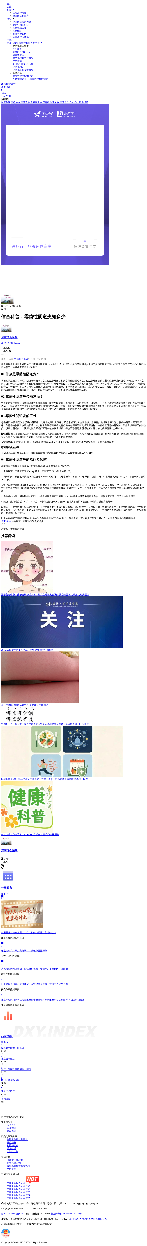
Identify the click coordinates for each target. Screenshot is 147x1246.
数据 (9, 9)
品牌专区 (11, 1169)
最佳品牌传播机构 (22, 37)
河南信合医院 (21, 359)
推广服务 (11, 1142)
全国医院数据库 (21, 15)
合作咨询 (11, 1128)
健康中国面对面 (21, 25)
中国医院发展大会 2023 (18, 1186)
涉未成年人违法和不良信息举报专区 (88, 1219)
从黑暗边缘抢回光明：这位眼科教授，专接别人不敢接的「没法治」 (35, 968)
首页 (9, 3)
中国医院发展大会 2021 (18, 1189)
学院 (9, 40)
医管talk (17, 31)
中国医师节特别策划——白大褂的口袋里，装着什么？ (28, 932)
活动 (9, 19)
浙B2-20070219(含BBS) (13, 1213)
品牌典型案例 (19, 34)
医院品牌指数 (19, 12)
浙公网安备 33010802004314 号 (66, 1213)
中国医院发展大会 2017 (18, 1198)
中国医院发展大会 (22, 22)
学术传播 (11, 1148)
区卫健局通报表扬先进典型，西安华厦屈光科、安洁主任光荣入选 (34, 984)
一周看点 (6, 887)
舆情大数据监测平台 (17, 1139)
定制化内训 (12, 1151)
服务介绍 (11, 1125)
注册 (8, 96)
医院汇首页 (9, 84)
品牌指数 (7, 1036)
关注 (9, 6)
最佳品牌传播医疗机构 (18, 1166)
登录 (3, 96)
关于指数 (5, 87)
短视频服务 (12, 1145)
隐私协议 (11, 1131)
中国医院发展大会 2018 (18, 1195)
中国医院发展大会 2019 (18, 1192)
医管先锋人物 (19, 28)
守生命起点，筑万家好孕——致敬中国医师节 (24, 950)
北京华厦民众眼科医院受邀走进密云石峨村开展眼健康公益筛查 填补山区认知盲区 (42, 999)
